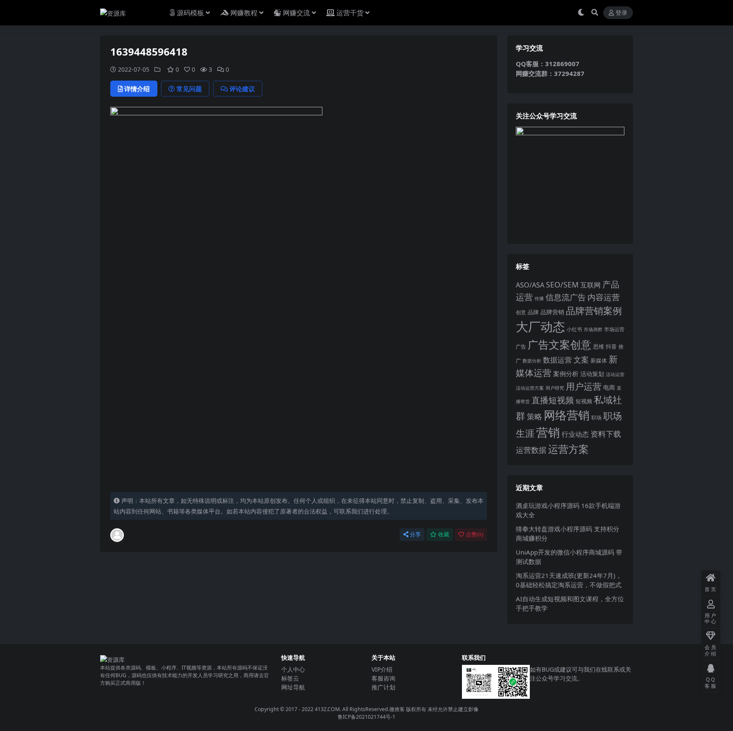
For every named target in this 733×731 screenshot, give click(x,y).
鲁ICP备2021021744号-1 (366, 716)
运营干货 (350, 12)
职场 (596, 417)
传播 (539, 298)
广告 (521, 346)
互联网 (590, 285)
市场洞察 (593, 329)
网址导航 (293, 687)
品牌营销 (552, 312)
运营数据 (531, 449)
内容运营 (604, 297)
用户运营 (584, 386)
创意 (521, 312)
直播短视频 (553, 400)
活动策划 (592, 374)
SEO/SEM (562, 284)
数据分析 (532, 361)
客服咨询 (383, 678)
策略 (534, 416)
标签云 (290, 678)
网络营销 (567, 415)
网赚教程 (243, 12)
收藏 (443, 534)
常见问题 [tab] (189, 88)
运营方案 (568, 449)
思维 (598, 346)
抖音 (611, 346)
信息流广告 (566, 297)
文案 (581, 359)
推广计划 (383, 687)
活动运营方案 (530, 388)
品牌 (533, 312)
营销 (548, 432)
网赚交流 (296, 12)
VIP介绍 (382, 669)
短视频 (584, 401)
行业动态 (575, 434)
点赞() (474, 534)
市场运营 (614, 329)
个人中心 (293, 669)
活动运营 (615, 374)
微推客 (397, 709)
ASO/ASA (530, 285)
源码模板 (190, 12)
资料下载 (605, 434)
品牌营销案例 (594, 310)
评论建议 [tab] (242, 88)
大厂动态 (540, 326)
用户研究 (555, 388)
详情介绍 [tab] (137, 88)
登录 (621, 13)
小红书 (574, 329)
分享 (415, 534)
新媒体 (598, 360)
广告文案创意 (559, 344)
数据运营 (557, 360)
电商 (609, 387)
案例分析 (566, 373)
